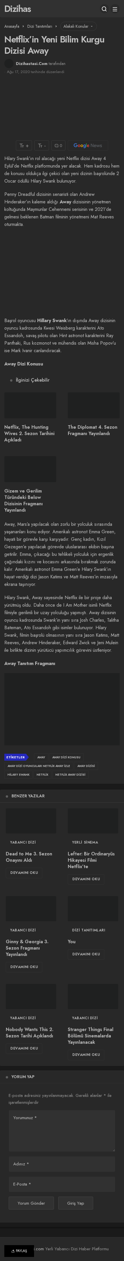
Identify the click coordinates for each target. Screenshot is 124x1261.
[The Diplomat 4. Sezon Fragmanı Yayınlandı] (94, 405)
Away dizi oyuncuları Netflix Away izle (38, 766)
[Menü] (115, 8)
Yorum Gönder (31, 1203)
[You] (93, 909)
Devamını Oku (24, 872)
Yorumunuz (25, 1118)
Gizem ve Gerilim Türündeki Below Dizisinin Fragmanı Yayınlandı (23, 500)
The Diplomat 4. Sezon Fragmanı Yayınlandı (92, 430)
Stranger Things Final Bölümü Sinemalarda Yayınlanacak (90, 1035)
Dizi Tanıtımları (88, 930)
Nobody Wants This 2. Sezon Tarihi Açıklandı (29, 1032)
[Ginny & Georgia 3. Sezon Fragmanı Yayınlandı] (31, 909)
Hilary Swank (18, 774)
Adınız (21, 1164)
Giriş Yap (75, 1203)
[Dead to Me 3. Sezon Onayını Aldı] (31, 821)
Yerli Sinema (85, 842)
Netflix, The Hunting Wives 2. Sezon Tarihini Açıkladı (29, 433)
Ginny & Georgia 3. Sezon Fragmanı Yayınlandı (27, 948)
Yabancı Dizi (23, 842)
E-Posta (22, 1184)
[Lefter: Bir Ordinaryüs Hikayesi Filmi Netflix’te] (93, 821)
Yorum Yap (23, 1077)
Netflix (42, 774)
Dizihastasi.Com (32, 63)
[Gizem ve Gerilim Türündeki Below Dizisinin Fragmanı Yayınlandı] (30, 469)
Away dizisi (86, 766)
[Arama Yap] (104, 8)
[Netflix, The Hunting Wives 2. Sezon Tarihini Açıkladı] (30, 405)
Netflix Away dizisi (70, 774)
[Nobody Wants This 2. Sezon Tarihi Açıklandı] (31, 996)
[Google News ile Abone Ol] (88, 145)
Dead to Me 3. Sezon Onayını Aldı (29, 856)
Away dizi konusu (66, 757)
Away (41, 757)
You (72, 941)
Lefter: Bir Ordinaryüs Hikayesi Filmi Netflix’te (91, 860)
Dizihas (17, 8)
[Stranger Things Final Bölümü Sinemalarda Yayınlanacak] (93, 996)
